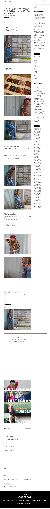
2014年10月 (36, 199)
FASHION (36, 60)
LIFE (35, 68)
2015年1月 (36, 194)
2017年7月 (36, 150)
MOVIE (35, 71)
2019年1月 (36, 134)
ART (35, 58)
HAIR (35, 63)
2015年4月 (36, 190)
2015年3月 (36, 191)
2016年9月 (36, 165)
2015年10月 (36, 181)
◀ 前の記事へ (7, 428)
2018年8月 (36, 138)
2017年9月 (36, 147)
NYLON (36, 77)
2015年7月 (36, 185)
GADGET (36, 62)
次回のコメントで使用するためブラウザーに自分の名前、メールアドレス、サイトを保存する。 (17, 480)
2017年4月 (36, 154)
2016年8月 (36, 166)
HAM (35, 65)
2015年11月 (36, 179)
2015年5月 (36, 188)
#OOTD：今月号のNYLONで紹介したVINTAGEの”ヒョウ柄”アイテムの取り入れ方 (17, 11)
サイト (5, 475)
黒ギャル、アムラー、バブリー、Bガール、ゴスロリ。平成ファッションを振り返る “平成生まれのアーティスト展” (39, 40)
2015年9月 (36, 182)
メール (5, 472)
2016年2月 (36, 175)
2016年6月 (36, 169)
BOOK (35, 59)
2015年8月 (36, 184)
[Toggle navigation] (43, 1)
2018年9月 (36, 137)
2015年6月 (36, 187)
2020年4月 (36, 128)
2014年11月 (36, 197)
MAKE (35, 69)
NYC (35, 75)
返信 (7, 442)
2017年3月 (36, 156)
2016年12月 (36, 160)
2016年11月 (36, 162)
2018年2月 (36, 141)
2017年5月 (36, 153)
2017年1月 (36, 159)
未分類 (35, 80)
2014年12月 (36, 196)
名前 (5, 468)
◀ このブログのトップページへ (11, 486)
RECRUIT (28, 500)
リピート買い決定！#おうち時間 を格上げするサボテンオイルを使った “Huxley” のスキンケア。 (39, 17)
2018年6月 (36, 140)
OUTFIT (36, 78)
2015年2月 (36, 193)
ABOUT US (14, 500)
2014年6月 (36, 205)
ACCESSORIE (37, 56)
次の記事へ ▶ (28, 428)
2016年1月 (36, 177)
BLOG (10, 5)
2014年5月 (36, 206)
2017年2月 (36, 157)
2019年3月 (36, 131)
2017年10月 (36, 146)
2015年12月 (36, 178)
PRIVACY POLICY (36, 500)
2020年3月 (36, 129)
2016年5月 (36, 171)
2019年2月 (36, 132)
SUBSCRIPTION (6, 500)
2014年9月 (36, 200)
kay (14, 5)
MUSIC (35, 72)
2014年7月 (36, 203)
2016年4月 (36, 172)
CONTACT (45, 500)
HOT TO (36, 66)
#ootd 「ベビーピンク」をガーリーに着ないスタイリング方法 (39, 111)
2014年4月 (36, 208)
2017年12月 (36, 143)
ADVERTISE (21, 500)
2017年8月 (36, 149)
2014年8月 (36, 202)
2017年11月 (36, 144)
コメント (6, 453)
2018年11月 (36, 135)
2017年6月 (36, 151)
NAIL (35, 74)
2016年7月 (36, 168)
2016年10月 (36, 163)
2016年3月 (36, 174)
